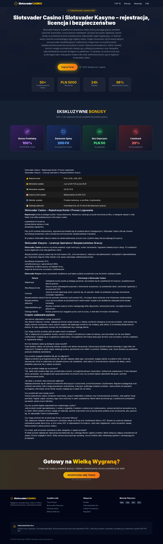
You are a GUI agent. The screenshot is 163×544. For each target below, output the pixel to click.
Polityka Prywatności (90, 508)
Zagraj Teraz (67, 67)
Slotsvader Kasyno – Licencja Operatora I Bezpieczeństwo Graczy (53, 173)
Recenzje (138, 3)
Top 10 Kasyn (52, 502)
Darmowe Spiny (52, 508)
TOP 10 (117, 3)
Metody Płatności (53, 512)
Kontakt (86, 502)
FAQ (147, 3)
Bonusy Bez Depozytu (55, 505)
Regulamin (87, 512)
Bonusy (127, 3)
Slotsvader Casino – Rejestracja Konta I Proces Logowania (49, 170)
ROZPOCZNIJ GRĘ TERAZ (81, 475)
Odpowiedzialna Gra (90, 505)
